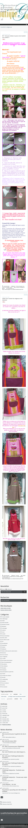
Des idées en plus (5, 639)
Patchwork (4, 669)
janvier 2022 (4, 708)
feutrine (3, 647)
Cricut (3, 632)
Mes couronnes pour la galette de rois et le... (14, 734)
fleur (21, 698)
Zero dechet (4, 686)
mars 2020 (4, 717)
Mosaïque (4, 668)
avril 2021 (4, 711)
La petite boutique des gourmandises (9, 6)
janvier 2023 (4, 706)
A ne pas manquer (19, 286)
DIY (5, 287)
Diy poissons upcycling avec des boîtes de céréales (14, 790)
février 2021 (4, 713)
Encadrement (4, 643)
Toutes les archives (6, 724)
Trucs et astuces (5, 683)
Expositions (4, 645)
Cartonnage (4, 628)
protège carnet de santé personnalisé (17, 696)
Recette (3, 677)
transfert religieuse (19, 576)
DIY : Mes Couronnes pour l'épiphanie (13, 746)
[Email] (2, 19)
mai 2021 (4, 710)
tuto (21, 694)
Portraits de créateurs (6, 675)
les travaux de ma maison (7, 660)
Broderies (4, 626)
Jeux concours (5, 654)
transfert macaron (12, 576)
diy (11, 694)
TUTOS (11, 287)
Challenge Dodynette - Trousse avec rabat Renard (14, 778)
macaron (18, 287)
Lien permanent (6, 286)
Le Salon (4, 658)
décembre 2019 (5, 719)
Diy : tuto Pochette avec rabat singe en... (14, 752)
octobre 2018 (5, 722)
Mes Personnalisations (6, 662)
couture (16, 698)
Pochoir (3, 673)
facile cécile (3, 696)
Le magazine (4, 656)
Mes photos (4, 664)
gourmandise (9, 698)
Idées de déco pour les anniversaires (9, 651)
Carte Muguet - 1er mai (9, 784)
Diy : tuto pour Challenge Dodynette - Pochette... (13, 756)
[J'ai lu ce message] (26, 824)
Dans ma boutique (5, 635)
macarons (3, 698)
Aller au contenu (4, 1)
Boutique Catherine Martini (6, 610)
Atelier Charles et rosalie (6, 608)
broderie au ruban (4, 694)
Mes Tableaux (5, 666)
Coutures (17, 575)
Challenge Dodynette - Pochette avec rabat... (13, 771)
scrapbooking (5, 679)
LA (5, 249)
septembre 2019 (5, 720)
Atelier (3, 620)
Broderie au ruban (5, 624)
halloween (4, 649)
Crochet (3, 633)
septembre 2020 (5, 715)
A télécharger (5, 618)
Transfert (7, 287)
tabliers (7, 576)
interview (4, 652)
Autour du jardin (5, 622)
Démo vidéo (4, 637)
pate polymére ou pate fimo (7, 671)
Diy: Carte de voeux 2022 (9, 741)
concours (15, 694)
